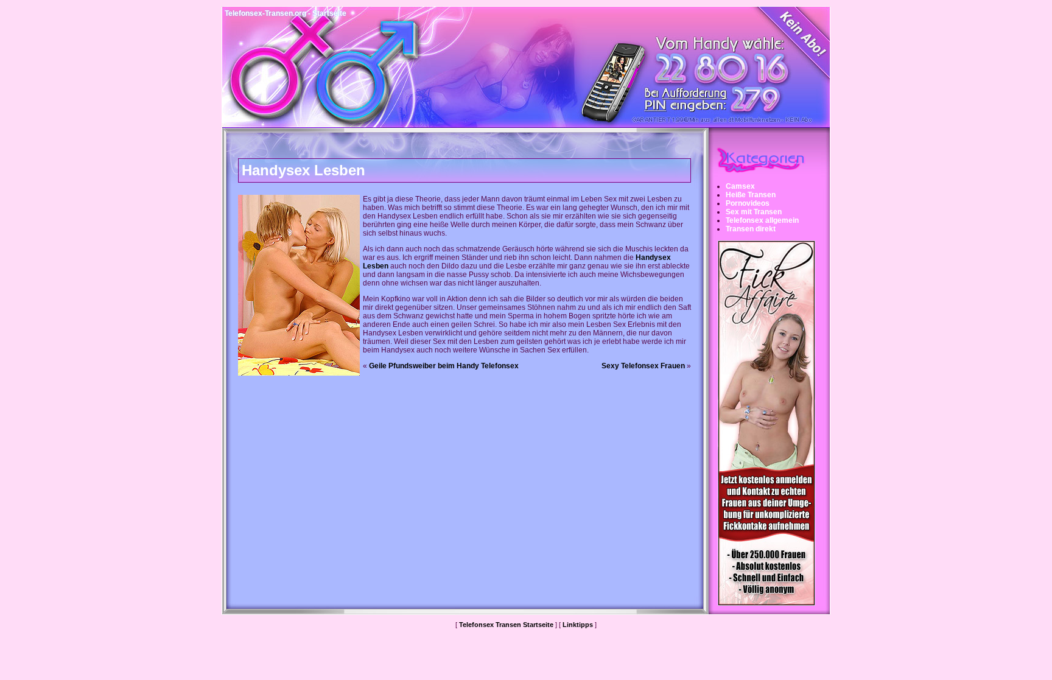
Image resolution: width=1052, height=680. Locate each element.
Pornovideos (748, 203)
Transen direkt (751, 229)
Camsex (740, 186)
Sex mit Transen (754, 212)
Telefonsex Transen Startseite (506, 624)
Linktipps (578, 624)
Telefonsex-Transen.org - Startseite (285, 13)
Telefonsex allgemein (762, 220)
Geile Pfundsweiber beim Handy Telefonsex (444, 366)
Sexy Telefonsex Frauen (643, 366)
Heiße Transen (751, 195)
